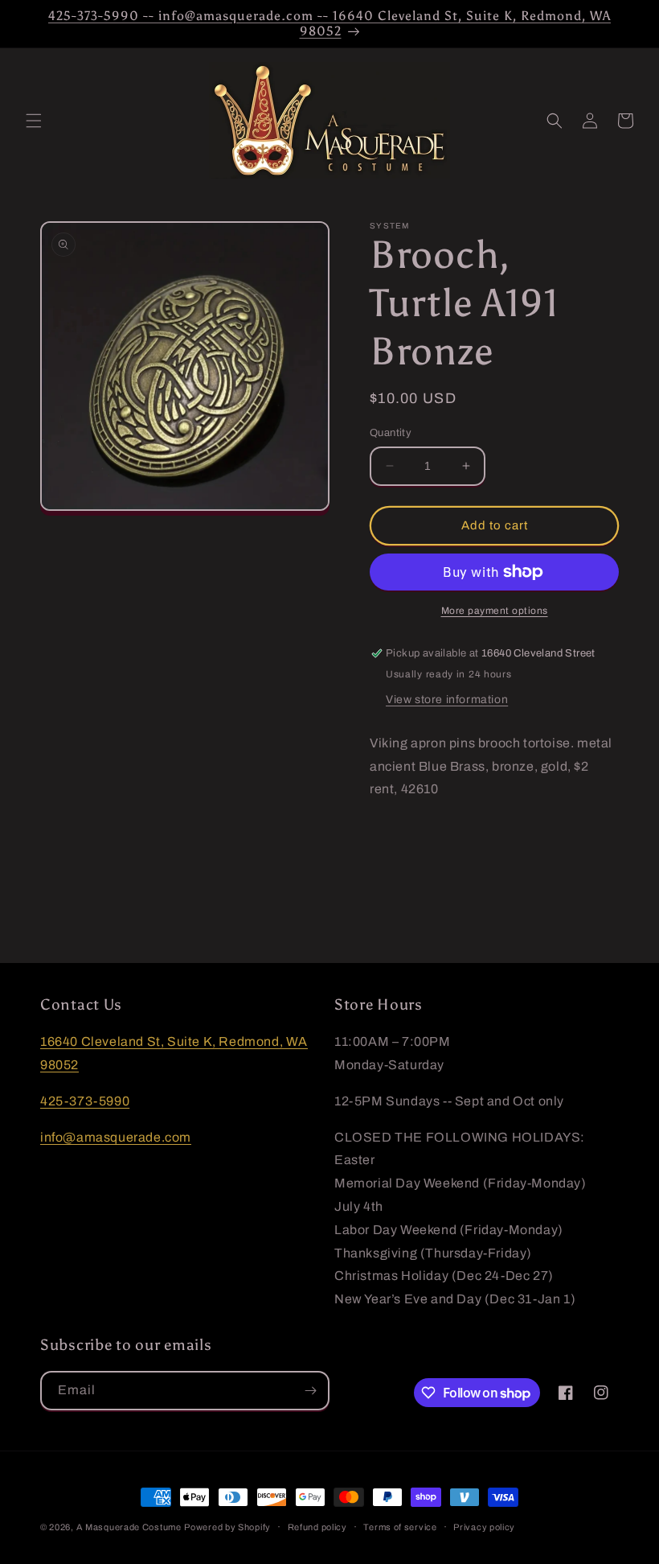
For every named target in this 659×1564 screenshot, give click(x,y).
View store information (447, 700)
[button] (33, 120)
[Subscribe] (310, 1390)
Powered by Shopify (227, 1527)
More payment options (494, 610)
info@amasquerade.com (115, 1137)
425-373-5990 (84, 1101)
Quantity (390, 432)
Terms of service (399, 1527)
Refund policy (317, 1527)
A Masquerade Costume (129, 1527)
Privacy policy (484, 1527)
